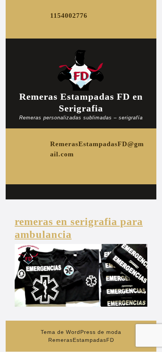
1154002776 (68, 15)
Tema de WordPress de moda (81, 332)
